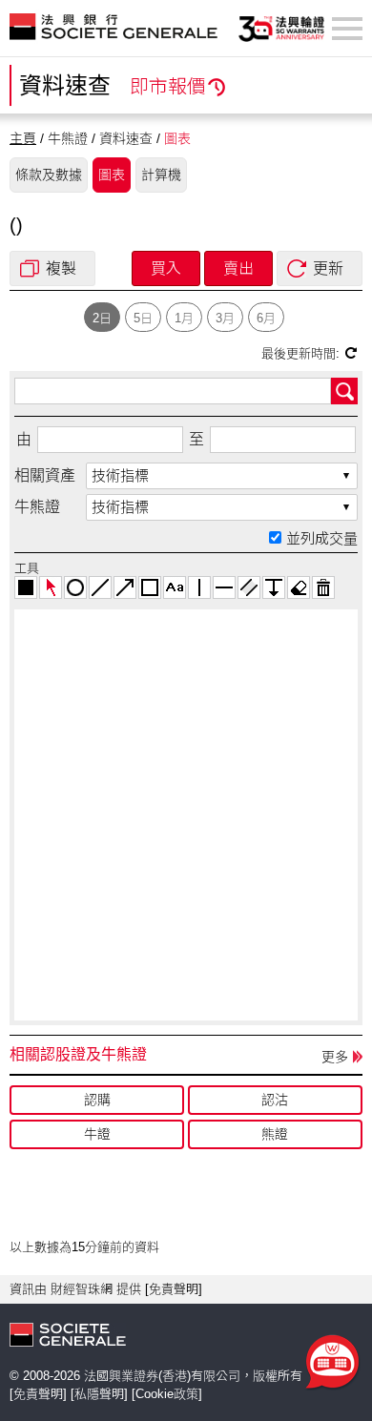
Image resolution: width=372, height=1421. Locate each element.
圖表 (111, 174)
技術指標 (120, 475)
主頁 (23, 138)
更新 (328, 268)
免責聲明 (173, 1289)
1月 (184, 318)
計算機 (161, 174)
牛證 (97, 1134)
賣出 (238, 268)
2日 (102, 318)
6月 (266, 318)
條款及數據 (48, 174)
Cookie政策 (166, 1394)
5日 (143, 318)
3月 (225, 318)
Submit (344, 391)
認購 (97, 1099)
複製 (61, 268)
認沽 (274, 1099)
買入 (166, 268)
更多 (334, 1056)
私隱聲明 (99, 1394)
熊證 (274, 1134)
